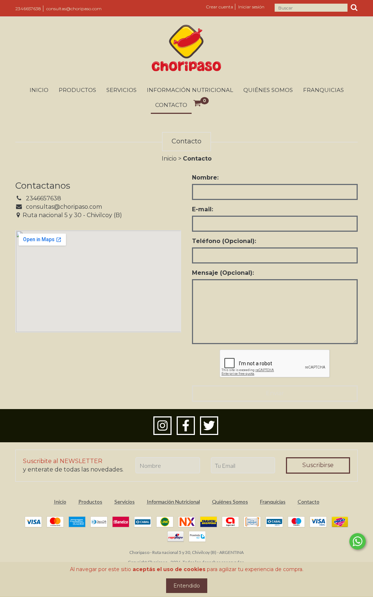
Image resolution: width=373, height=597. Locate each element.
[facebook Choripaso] (186, 425)
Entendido (186, 585)
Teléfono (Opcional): (224, 241)
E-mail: (202, 209)
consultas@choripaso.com (74, 8)
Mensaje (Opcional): (223, 272)
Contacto (171, 104)
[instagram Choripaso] (162, 425)
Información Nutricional (190, 89)
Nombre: (205, 177)
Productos (77, 89)
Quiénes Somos (268, 89)
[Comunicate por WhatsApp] (357, 541)
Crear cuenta (219, 6)
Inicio (39, 89)
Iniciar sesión (251, 6)
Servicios (121, 89)
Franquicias (323, 89)
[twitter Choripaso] (209, 425)
